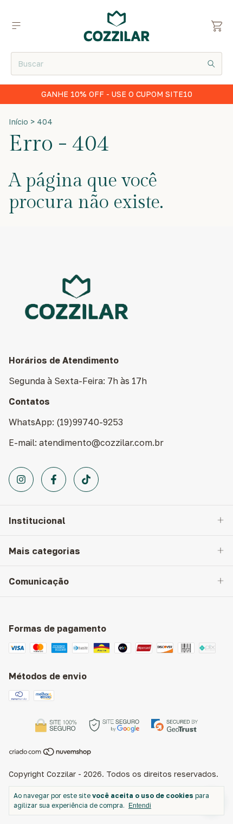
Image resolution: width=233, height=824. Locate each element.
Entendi (139, 805)
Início (18, 121)
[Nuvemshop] (51, 753)
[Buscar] (211, 63)
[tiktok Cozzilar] (86, 479)
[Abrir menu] (16, 25)
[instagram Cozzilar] (21, 479)
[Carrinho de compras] (216, 26)
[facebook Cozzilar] (53, 479)
